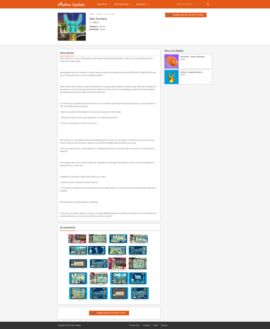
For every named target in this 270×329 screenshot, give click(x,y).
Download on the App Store (187, 15)
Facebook (146, 325)
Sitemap (164, 325)
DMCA (155, 325)
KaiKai (95, 22)
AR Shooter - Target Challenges (192, 57)
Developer (141, 4)
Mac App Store (121, 4)
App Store (102, 4)
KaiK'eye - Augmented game (191, 72)
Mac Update (76, 325)
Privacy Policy (134, 325)
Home (91, 14)
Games (99, 14)
